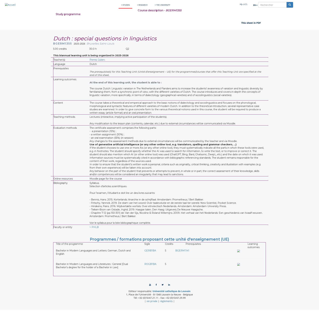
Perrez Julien (97, 59)
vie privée (152, 301)
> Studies (125, 5)
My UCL (243, 4)
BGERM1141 (182, 250)
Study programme (68, 14)
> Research (142, 5)
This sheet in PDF (251, 22)
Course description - (159, 10)
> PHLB (94, 227)
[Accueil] (10, 4)
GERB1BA (150, 250)
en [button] (254, 5)
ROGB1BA (150, 264)
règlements (166, 301)
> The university (162, 5)
